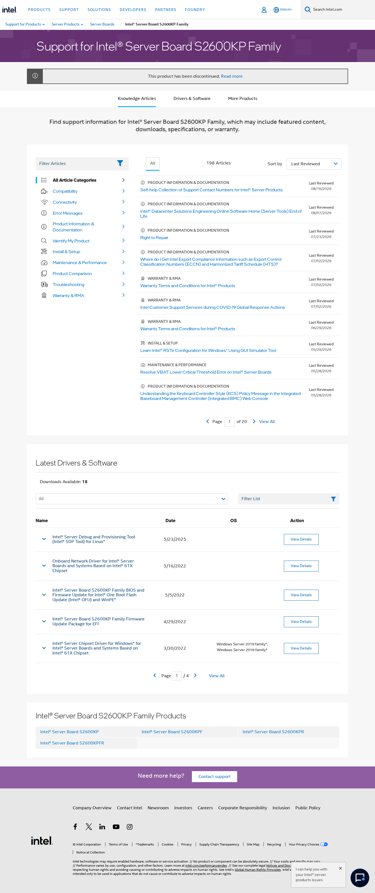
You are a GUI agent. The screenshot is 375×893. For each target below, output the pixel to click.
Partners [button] (165, 9)
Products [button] (39, 9)
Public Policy (307, 808)
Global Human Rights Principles (258, 869)
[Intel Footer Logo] (42, 840)
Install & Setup (66, 251)
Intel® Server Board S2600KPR (273, 732)
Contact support (214, 776)
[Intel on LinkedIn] (102, 828)
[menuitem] (66, 24)
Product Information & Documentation (73, 227)
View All (267, 421)
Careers (205, 808)
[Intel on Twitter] (89, 828)
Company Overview (92, 808)
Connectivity (65, 202)
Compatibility (65, 191)
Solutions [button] (99, 9)
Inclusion (281, 808)
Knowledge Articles (137, 98)
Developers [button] (133, 9)
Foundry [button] (195, 9)
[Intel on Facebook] (75, 828)
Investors (183, 808)
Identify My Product (71, 240)
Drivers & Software (192, 98)
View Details (301, 539)
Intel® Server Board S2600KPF (172, 732)
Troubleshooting (68, 284)
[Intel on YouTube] (116, 828)
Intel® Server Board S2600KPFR (72, 743)
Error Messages (68, 213)
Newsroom (158, 808)
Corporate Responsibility (242, 808)
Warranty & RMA (68, 295)
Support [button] (69, 9)
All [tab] (152, 163)
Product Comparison (72, 273)
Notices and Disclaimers (283, 865)
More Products (242, 98)
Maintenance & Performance (80, 262)
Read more (232, 76)
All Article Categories (74, 180)
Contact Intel (129, 808)
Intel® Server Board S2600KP (69, 732)
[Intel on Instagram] (129, 828)
